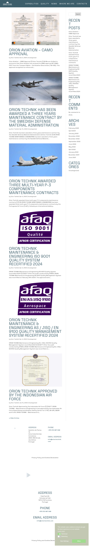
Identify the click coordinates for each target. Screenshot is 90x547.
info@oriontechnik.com (45, 521)
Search (78, 14)
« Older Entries (14, 418)
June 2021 (72, 157)
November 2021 (74, 155)
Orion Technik (15, 57)
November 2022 (74, 139)
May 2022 (72, 147)
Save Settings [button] (64, 541)
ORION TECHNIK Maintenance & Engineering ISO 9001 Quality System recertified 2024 (29, 256)
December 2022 (74, 136)
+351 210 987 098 (54, 430)
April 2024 (72, 131)
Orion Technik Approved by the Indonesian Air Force (33, 395)
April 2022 (72, 149)
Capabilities (31, 4)
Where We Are (66, 4)
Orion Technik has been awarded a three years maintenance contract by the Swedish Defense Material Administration (35, 117)
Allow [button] (79, 541)
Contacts (82, 4)
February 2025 (74, 128)
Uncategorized (32, 57)
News (54, 4)
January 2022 (73, 152)
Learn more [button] (61, 531)
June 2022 (72, 144)
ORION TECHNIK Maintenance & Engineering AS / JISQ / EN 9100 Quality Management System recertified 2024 (35, 327)
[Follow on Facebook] (68, 428)
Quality (45, 4)
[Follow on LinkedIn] (75, 428)
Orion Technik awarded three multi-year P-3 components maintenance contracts (33, 187)
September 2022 (74, 141)
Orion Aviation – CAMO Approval (31, 52)
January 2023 (73, 133)
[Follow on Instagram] (72, 428)
